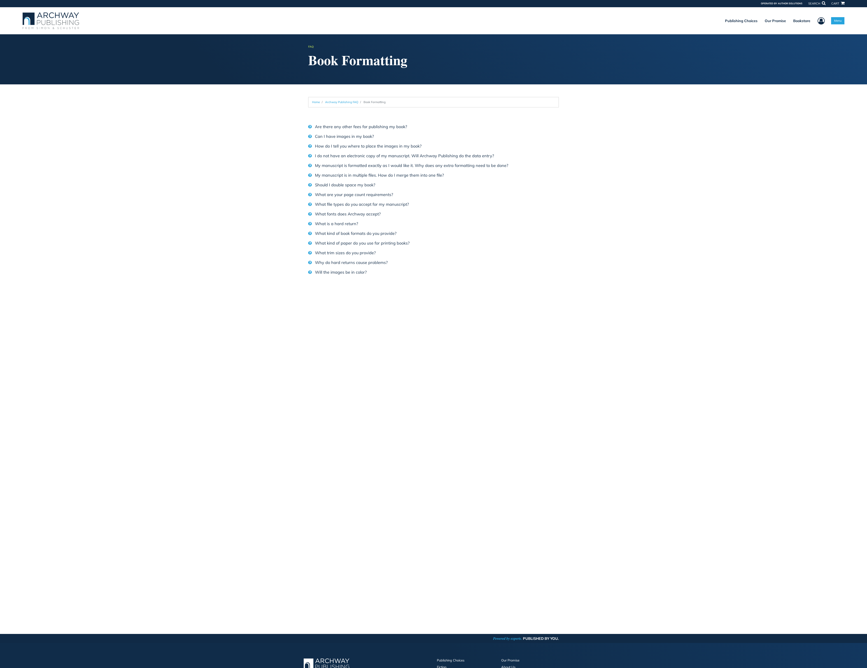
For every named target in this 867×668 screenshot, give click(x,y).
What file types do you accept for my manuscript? (361, 204)
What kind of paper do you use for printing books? (362, 243)
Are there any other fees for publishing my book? (360, 126)
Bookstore (801, 20)
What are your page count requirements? (353, 194)
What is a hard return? (336, 223)
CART (835, 3)
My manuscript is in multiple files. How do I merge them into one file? (379, 175)
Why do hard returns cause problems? (351, 262)
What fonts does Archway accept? (347, 214)
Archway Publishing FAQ (341, 102)
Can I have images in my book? (344, 136)
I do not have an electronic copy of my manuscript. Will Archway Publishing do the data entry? (404, 155)
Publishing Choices (741, 20)
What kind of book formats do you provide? (355, 233)
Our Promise (775, 20)
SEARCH (814, 3)
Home (316, 102)
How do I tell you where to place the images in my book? (368, 146)
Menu (837, 20)
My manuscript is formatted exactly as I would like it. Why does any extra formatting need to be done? (411, 165)
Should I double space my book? (344, 184)
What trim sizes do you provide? (345, 252)
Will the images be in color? (340, 272)
